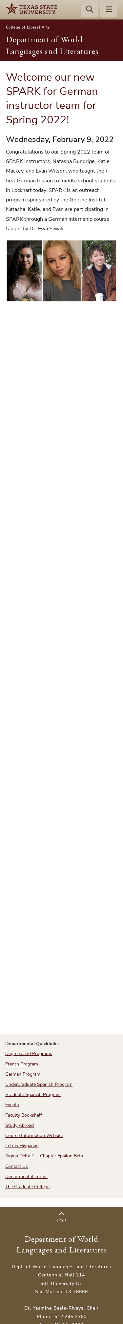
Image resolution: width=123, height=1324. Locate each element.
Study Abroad (19, 1125)
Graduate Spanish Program (33, 1094)
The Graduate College (27, 1187)
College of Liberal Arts (28, 27)
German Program (22, 1074)
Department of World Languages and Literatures (61, 1244)
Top (61, 1221)
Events (12, 1105)
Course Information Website (34, 1135)
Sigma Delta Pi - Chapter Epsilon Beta (44, 1156)
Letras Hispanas (21, 1146)
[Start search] (89, 10)
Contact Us (16, 1166)
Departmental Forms (26, 1176)
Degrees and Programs (28, 1053)
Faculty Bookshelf (23, 1115)
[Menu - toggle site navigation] (108, 10)
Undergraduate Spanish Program (38, 1084)
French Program (21, 1064)
